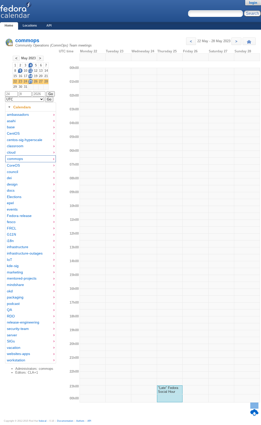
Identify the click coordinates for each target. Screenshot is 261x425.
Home (9, 25)
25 (30, 81)
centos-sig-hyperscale (24, 140)
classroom (15, 146)
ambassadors (18, 114)
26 (35, 81)
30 (20, 87)
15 (15, 76)
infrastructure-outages (25, 253)
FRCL (11, 228)
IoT (9, 260)
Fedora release (19, 216)
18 (30, 76)
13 (41, 71)
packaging (15, 297)
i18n (10, 241)
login (253, 3)
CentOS (13, 133)
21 (46, 76)
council (12, 172)
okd (10, 291)
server (12, 335)
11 (30, 71)
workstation (16, 360)
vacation (13, 348)
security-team (18, 329)
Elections (14, 197)
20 (41, 76)
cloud (11, 152)
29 (15, 87)
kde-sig (13, 266)
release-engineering (23, 322)
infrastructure (17, 247)
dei (9, 178)
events (12, 209)
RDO (11, 316)
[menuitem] (30, 114)
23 (20, 81)
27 (41, 81)
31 (25, 87)
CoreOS (13, 165)
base (11, 127)
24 (25, 81)
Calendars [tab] (22, 107)
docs (11, 190)
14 (46, 71)
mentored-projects (21, 278)
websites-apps (18, 354)
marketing (15, 272)
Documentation (65, 421)
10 (25, 71)
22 (15, 81)
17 (25, 76)
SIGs (11, 341)
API (48, 25)
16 (20, 76)
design (12, 184)
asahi (11, 121)
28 (46, 81)
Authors (80, 421)
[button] (191, 41)
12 (35, 71)
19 (35, 76)
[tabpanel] (30, 237)
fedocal (42, 421)
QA (9, 310)
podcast (13, 304)
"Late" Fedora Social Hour (168, 390)
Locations (30, 25)
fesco (11, 222)
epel (10, 203)
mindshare (15, 285)
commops (27, 40)
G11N (11, 234)
